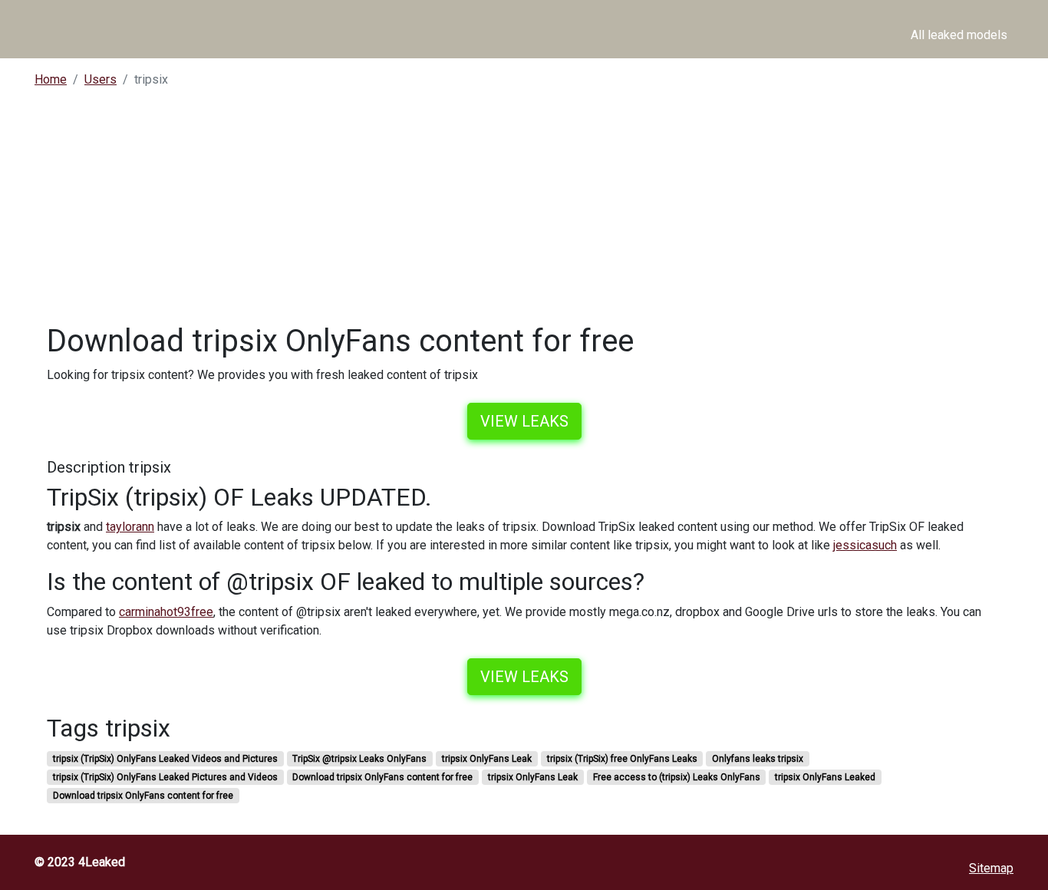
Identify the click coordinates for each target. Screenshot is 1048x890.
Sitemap (991, 868)
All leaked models (959, 35)
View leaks (524, 421)
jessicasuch (865, 545)
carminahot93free (166, 612)
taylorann (130, 526)
